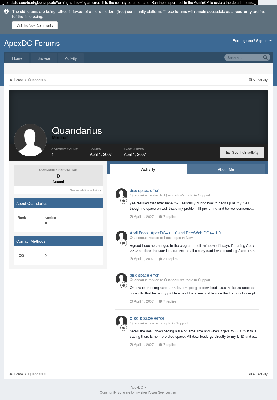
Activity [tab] (148, 169)
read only (243, 11)
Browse (43, 58)
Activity (71, 58)
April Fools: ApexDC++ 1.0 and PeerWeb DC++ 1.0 (175, 232)
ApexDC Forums (32, 42)
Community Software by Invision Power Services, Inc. (138, 392)
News (190, 237)
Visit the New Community (35, 25)
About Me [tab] (226, 169)
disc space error (144, 190)
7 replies (169, 216)
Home (17, 58)
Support (204, 195)
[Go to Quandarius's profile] (121, 194)
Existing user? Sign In (251, 40)
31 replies (170, 258)
